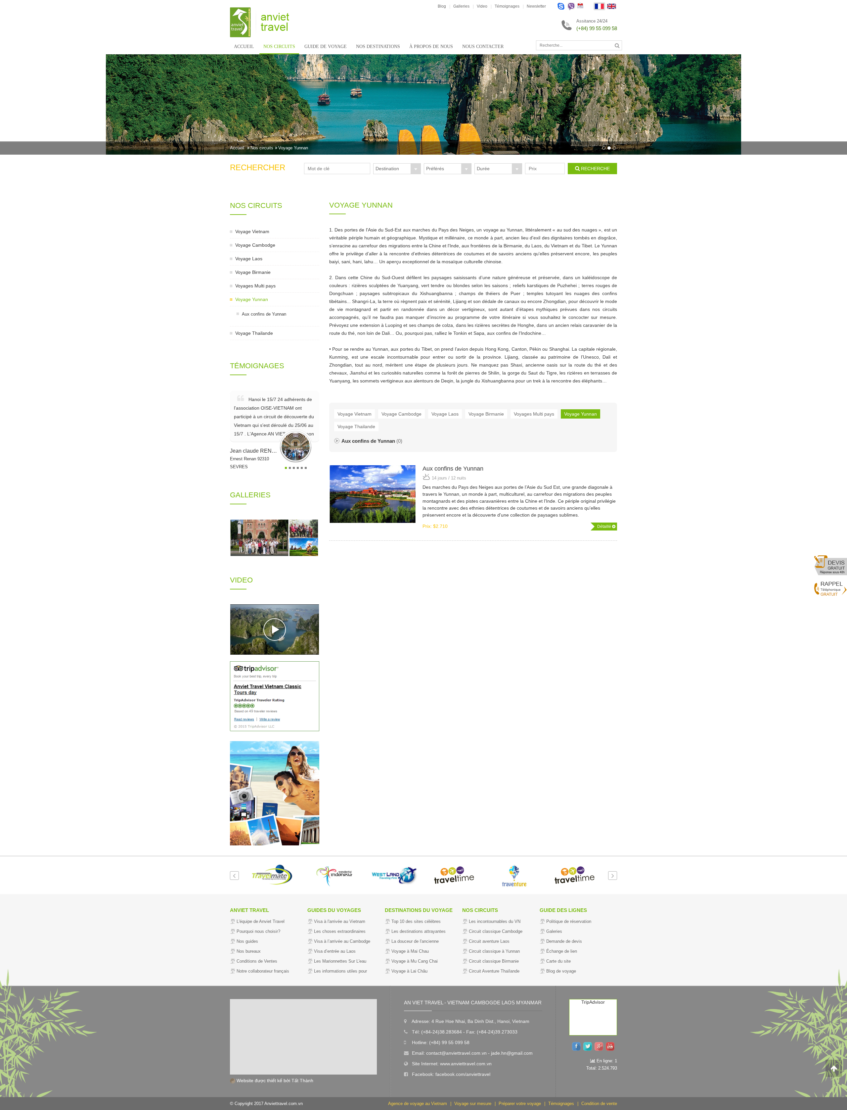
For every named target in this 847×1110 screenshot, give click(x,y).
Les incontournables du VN (494, 921)
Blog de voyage (561, 971)
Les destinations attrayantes (418, 931)
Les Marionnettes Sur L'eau (340, 961)
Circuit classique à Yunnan (494, 951)
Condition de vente (599, 1103)
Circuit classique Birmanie (494, 961)
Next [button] (612, 875)
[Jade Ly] (561, 6)
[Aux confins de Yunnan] (373, 494)
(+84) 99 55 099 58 (596, 28)
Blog (442, 6)
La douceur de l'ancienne (415, 941)
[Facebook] (577, 1046)
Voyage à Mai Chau (410, 951)
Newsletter (536, 6)
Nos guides (247, 941)
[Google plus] (600, 1046)
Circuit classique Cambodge (495, 931)
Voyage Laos (248, 258)
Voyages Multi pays (255, 285)
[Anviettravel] (259, 22)
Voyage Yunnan (293, 147)
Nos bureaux (249, 951)
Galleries (461, 6)
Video (482, 6)
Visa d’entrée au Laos (335, 951)
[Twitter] (589, 1046)
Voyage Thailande (254, 333)
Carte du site (558, 961)
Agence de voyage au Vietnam (417, 1103)
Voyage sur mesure (472, 1103)
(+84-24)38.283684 (441, 1031)
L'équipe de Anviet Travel (261, 921)
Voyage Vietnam (252, 231)
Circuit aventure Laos (489, 941)
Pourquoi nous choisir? (258, 931)
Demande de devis (564, 941)
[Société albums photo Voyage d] (259, 538)
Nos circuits (279, 46)
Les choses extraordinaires (340, 931)
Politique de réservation (568, 921)
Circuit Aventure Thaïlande (494, 971)
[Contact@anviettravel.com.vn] (580, 6)
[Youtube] (611, 1046)
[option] (423, 104)
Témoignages (507, 6)
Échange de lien (561, 951)
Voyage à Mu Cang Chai (414, 961)
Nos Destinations (378, 46)
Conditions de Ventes (257, 961)
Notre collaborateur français (263, 971)
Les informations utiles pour (340, 971)
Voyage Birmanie (253, 272)
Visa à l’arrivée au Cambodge (342, 941)
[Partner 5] (394, 875)
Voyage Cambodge (255, 245)
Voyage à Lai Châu (409, 971)
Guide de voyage (325, 46)
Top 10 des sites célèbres (416, 921)
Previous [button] (234, 875)
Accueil (244, 46)
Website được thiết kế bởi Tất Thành (274, 1080)
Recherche (595, 168)
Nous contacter (483, 46)
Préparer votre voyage (520, 1103)
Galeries (554, 931)
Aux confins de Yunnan (264, 314)
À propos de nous (431, 46)
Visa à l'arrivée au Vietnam (339, 921)
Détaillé (604, 526)
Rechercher (257, 167)
